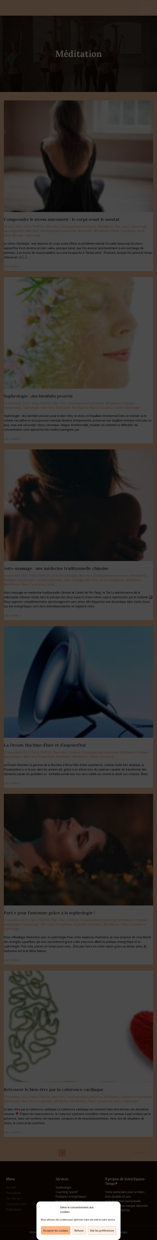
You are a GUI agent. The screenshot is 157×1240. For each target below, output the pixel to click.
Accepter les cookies (55, 1230)
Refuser (79, 1230)
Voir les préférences (102, 1230)
